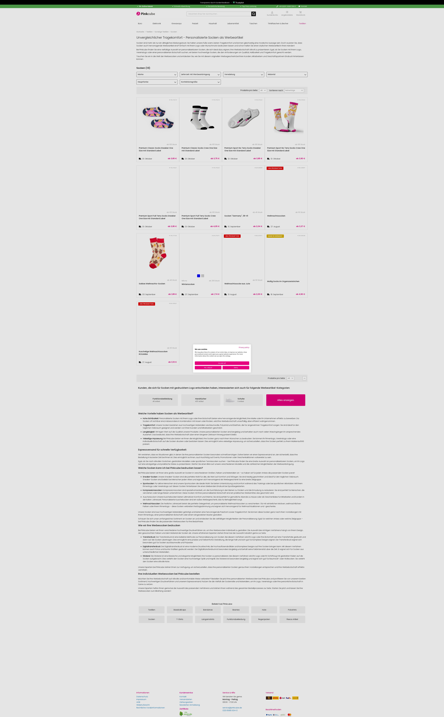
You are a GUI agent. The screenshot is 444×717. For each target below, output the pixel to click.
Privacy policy (244, 347)
